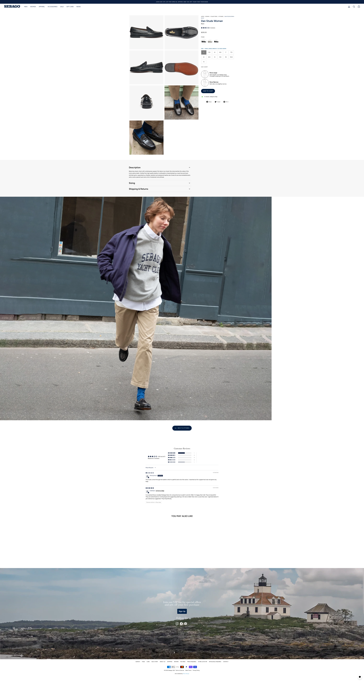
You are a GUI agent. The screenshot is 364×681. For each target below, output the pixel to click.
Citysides (220, 16)
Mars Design (186, 673)
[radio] (204, 41)
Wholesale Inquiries (215, 661)
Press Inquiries (191, 661)
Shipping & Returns (138, 189)
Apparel (42, 6)
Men (25, 6)
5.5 (209, 52)
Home (202, 16)
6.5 (220, 52)
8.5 (209, 57)
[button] (205, 28)
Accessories (52, 6)
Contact (225, 661)
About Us (162, 661)
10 (226, 57)
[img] (150, 473)
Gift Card (70, 6)
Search (138, 661)
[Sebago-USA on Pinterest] (185, 623)
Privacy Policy (196, 670)
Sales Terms (188, 670)
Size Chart (154, 661)
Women (33, 6)
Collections (214, 16)
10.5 (231, 57)
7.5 (231, 52)
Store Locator (202, 661)
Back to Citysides (183, 428)
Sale (62, 6)
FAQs (143, 661)
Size (202, 48)
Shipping (169, 661)
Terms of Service (180, 670)
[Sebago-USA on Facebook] (181, 623)
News (78, 6)
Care (148, 661)
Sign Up (182, 611)
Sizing (132, 183)
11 (203, 62)
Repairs (176, 661)
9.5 (220, 57)
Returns (182, 661)
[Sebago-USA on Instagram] (177, 623)
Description (134, 167)
